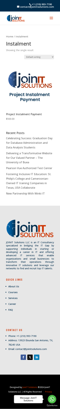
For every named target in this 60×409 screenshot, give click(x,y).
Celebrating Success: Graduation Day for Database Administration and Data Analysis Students (29, 142)
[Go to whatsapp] (52, 399)
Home (9, 36)
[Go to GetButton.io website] (52, 405)
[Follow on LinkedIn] (36, 357)
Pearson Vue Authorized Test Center (29, 168)
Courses (13, 292)
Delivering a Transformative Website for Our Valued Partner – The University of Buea (29, 157)
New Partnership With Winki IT (25, 193)
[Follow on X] (30, 357)
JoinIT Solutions (29, 387)
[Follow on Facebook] (23, 357)
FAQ (10, 309)
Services (13, 298)
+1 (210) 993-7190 (42, 4)
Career (12, 303)
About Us (13, 286)
